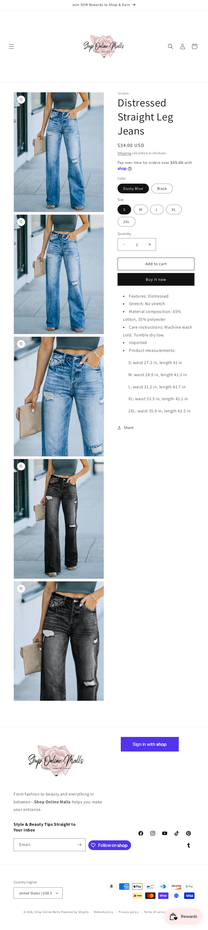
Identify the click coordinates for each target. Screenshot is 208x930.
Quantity (124, 233)
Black (162, 188)
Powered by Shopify (75, 912)
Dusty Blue (133, 188)
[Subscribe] (79, 844)
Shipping (124, 153)
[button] (11, 46)
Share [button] (129, 427)
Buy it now (156, 279)
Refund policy (103, 912)
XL (174, 209)
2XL (126, 221)
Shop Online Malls (47, 912)
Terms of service (155, 912)
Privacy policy (129, 912)
